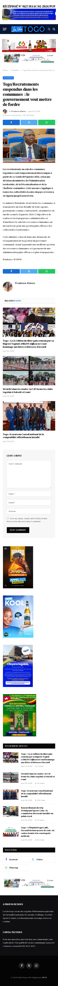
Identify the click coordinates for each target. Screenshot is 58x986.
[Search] (53, 29)
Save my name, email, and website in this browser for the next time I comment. (27, 520)
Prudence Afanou (18, 111)
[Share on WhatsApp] (46, 122)
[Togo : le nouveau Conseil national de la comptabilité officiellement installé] (29, 415)
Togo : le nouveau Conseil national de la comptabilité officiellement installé (23, 436)
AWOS (44, 977)
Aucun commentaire (13, 115)
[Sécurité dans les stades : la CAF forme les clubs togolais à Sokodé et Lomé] (29, 370)
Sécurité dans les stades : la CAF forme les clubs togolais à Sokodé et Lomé (28, 390)
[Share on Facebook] (11, 122)
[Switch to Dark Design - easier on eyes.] (49, 29)
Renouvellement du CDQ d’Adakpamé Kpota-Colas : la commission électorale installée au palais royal (37, 812)
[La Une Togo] (28, 29)
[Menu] (4, 29)
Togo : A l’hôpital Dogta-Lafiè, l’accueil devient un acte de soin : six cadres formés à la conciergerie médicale (37, 831)
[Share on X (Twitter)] (29, 122)
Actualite (8, 78)
